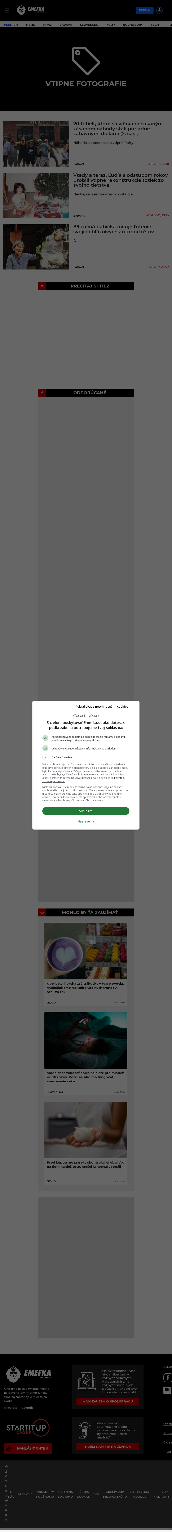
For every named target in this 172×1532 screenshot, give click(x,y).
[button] (85, 757)
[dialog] (86, 765)
